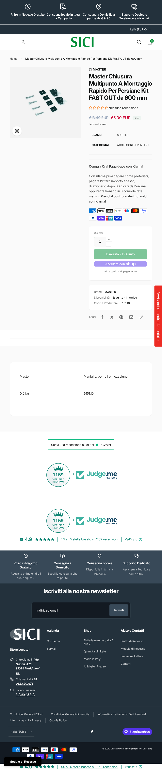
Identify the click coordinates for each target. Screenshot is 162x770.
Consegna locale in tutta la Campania (63, 16)
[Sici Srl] (25, 639)
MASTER (97, 69)
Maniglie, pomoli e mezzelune (105, 376)
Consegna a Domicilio (62, 565)
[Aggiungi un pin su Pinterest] (121, 317)
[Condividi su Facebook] (102, 317)
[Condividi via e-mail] (131, 317)
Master (25, 376)
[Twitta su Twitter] (112, 317)
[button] (12, 42)
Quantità (99, 233)
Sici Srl (114, 748)
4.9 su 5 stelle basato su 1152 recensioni (89, 539)
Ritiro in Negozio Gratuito (28, 14)
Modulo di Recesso (22, 761)
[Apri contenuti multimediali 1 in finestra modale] (45, 102)
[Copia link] (141, 317)
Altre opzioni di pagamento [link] (120, 271)
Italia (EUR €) (138, 29)
